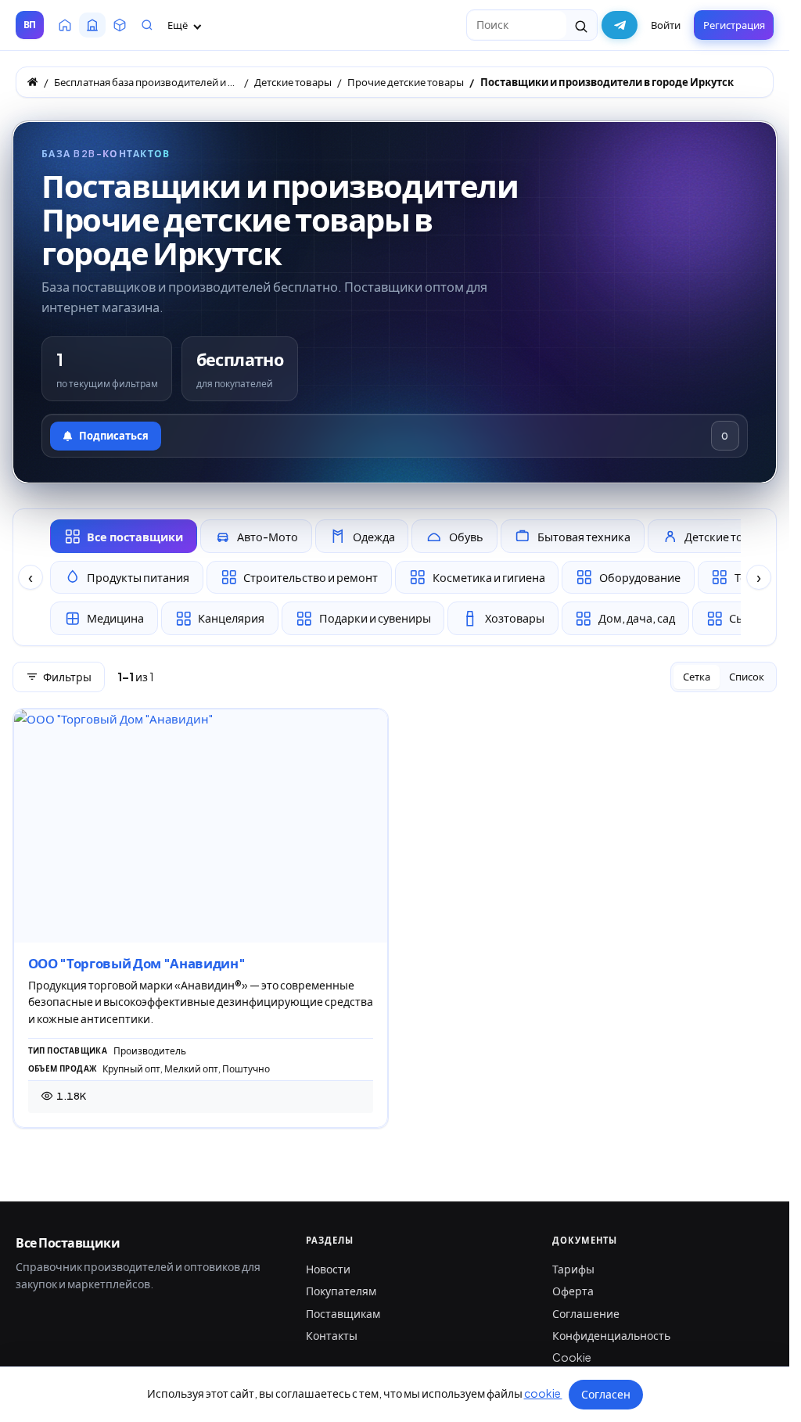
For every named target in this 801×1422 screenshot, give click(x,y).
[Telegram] (620, 25)
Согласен (605, 1394)
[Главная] (32, 82)
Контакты (331, 1335)
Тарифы (573, 1269)
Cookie (571, 1357)
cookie (543, 1393)
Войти (666, 25)
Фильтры (67, 677)
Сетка (696, 676)
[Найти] (581, 25)
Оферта (573, 1291)
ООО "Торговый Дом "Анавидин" (137, 963)
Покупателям (341, 1291)
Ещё (178, 25)
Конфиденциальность (611, 1335)
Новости (328, 1269)
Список (746, 676)
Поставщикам (343, 1313)
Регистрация (734, 25)
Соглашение (586, 1313)
